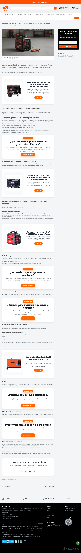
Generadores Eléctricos (28, 14)
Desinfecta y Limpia (40, 14)
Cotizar (76, 18)
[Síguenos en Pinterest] (65, 56)
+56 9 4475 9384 (5, 518)
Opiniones (70, 14)
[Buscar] (55, 8)
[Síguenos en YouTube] (68, 56)
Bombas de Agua (50, 14)
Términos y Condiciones (70, 508)
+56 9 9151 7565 (39, 528)
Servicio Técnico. (69, 500)
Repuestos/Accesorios (60, 14)
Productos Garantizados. (10, 500)
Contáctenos (50, 520)
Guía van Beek (5, 18)
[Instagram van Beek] (25, 471)
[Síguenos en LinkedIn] (72, 56)
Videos (48, 510)
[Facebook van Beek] (21, 471)
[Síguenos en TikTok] (70, 56)
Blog (48, 517)
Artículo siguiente (49, 486)
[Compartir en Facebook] (10, 57)
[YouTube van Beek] (34, 471)
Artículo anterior (7, 486)
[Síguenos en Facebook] (59, 56)
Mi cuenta (61, 8)
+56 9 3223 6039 (5, 516)
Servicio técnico (50, 515)
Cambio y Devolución (69, 510)
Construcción (19, 14)
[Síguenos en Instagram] (63, 56)
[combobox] (32, 8)
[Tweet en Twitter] (15, 57)
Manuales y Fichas (51, 513)
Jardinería (4, 14)
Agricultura (11, 14)
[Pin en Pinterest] (12, 57)
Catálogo (49, 512)
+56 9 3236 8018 (30, 534)
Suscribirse (68, 46)
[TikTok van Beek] (30, 471)
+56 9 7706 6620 (5, 514)
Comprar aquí (38, 97)
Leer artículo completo (28, 154)
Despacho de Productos (70, 512)
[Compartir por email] (17, 57)
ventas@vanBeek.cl (6, 520)
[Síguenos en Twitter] (61, 56)
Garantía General (68, 513)
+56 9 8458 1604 (9, 538)
